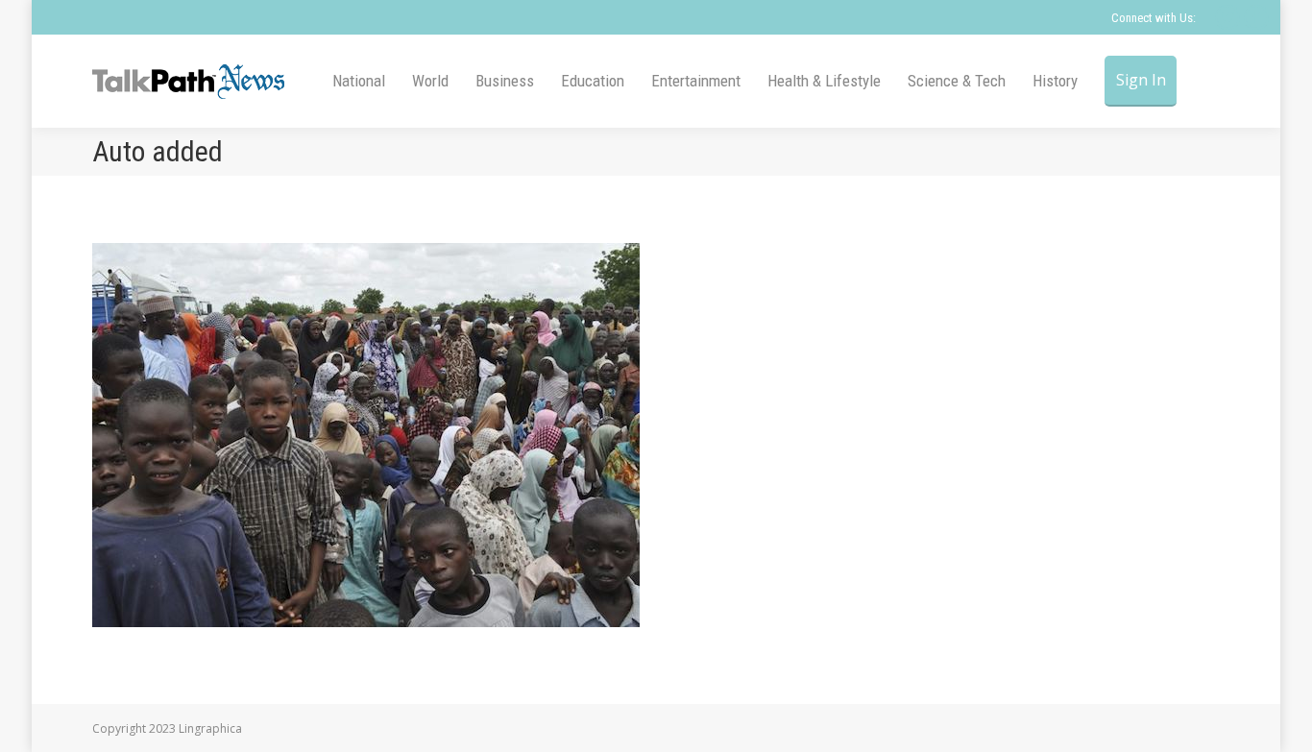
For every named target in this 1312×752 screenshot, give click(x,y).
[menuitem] (358, 81)
